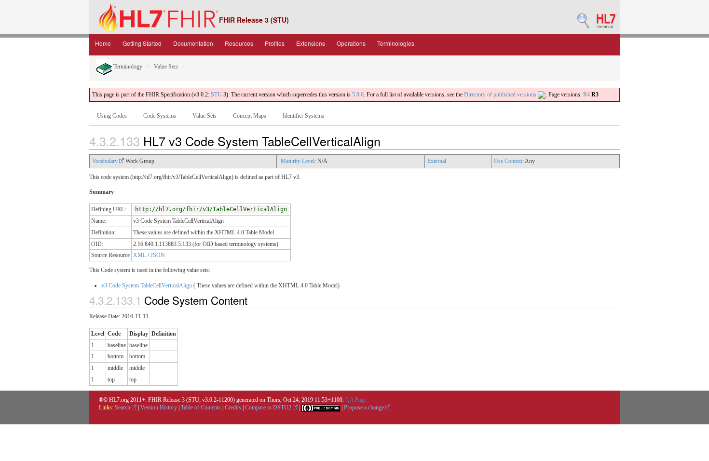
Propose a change (364, 407)
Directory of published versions (501, 94)
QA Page (355, 399)
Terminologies (395, 43)
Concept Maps (249, 115)
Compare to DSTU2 (269, 407)
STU (216, 94)
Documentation (193, 43)
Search (123, 407)
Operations (351, 43)
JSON (157, 255)
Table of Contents (201, 407)
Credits (233, 407)
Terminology (127, 66)
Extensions (310, 43)
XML (139, 255)
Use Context (508, 161)
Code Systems (159, 115)
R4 (586, 94)
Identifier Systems (303, 115)
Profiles (275, 43)
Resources (239, 43)
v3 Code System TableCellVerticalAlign (146, 285)
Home (103, 43)
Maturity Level (297, 161)
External (436, 161)
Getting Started (142, 43)
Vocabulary (105, 161)
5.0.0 (358, 94)
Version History (158, 407)
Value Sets (166, 66)
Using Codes (112, 115)
